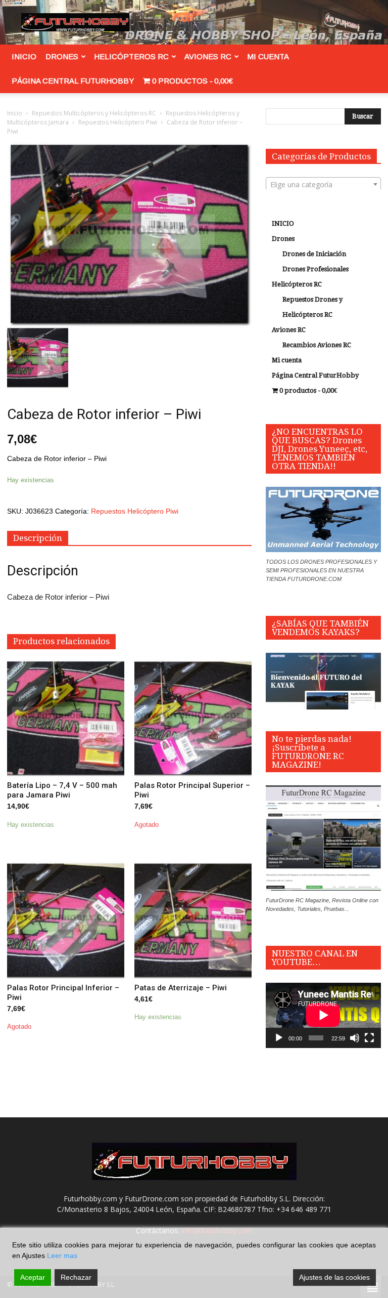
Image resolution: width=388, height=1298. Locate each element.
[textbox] (323, 185)
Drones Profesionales (315, 269)
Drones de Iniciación (314, 254)
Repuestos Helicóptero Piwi (117, 122)
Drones (61, 56)
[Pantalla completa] (369, 1038)
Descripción (37, 538)
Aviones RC (207, 56)
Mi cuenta (268, 56)
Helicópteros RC (131, 56)
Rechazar (76, 1277)
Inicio (14, 113)
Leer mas (62, 1255)
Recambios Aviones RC (316, 345)
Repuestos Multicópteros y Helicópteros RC (94, 113)
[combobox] (323, 184)
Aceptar (32, 1277)
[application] (323, 1015)
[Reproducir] (279, 1038)
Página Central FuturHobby (73, 80)
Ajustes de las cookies (334, 1277)
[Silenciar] (355, 1038)
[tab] (37, 538)
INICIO (24, 56)
